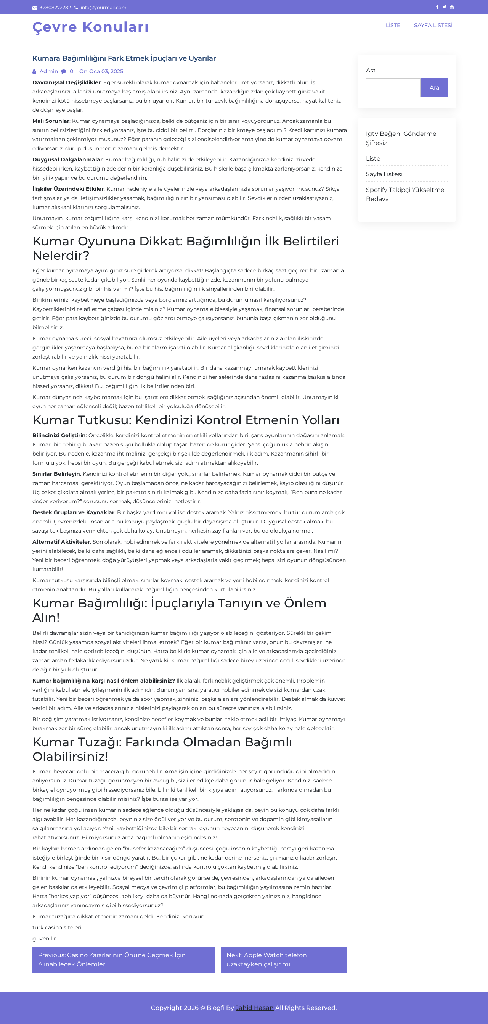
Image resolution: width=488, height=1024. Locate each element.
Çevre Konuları (90, 26)
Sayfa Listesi (384, 174)
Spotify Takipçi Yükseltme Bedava (405, 194)
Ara (371, 70)
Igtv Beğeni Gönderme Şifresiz (401, 138)
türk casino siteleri (57, 927)
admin (48, 71)
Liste (373, 158)
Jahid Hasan (255, 1007)
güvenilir (44, 938)
